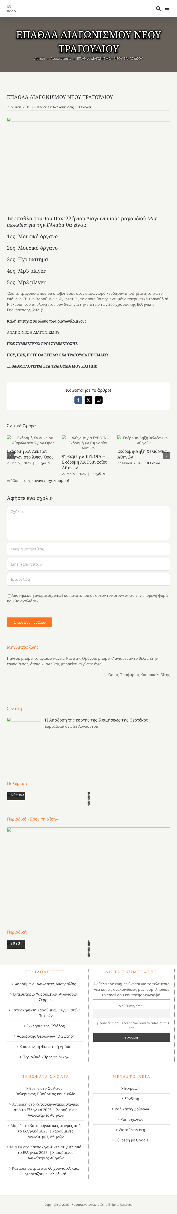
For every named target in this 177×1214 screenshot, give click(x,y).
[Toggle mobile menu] (167, 8)
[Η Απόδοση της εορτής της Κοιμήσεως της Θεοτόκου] (23, 740)
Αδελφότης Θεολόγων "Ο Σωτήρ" (45, 1036)
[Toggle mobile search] (158, 8)
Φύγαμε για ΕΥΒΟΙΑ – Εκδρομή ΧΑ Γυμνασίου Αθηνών (88, 443)
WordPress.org (132, 1129)
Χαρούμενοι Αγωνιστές (87, 1205)
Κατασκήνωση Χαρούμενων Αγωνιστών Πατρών (46, 1012)
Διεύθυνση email (131, 1006)
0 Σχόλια (84, 107)
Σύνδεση (131, 1098)
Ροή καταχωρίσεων (132, 1109)
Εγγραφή (132, 1088)
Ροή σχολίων (132, 1119)
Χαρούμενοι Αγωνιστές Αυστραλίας (45, 983)
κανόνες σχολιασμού (50, 480)
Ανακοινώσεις (63, 107)
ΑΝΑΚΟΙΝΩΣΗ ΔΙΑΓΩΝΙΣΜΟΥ (33, 332)
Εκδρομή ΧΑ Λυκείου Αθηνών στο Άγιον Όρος (33, 440)
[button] (10, 455)
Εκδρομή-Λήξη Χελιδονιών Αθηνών (143, 440)
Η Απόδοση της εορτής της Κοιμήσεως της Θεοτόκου (96, 720)
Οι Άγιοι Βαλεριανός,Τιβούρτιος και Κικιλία (45, 1091)
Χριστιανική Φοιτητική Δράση (45, 1046)
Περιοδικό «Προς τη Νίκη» (46, 1056)
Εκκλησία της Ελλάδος (46, 1025)
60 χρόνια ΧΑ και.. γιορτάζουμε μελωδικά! (52, 1171)
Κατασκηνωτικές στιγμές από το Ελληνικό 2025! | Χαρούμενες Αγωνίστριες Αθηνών (46, 1110)
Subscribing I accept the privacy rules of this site (134, 1025)
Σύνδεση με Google (132, 1140)
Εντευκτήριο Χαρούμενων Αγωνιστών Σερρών (45, 997)
